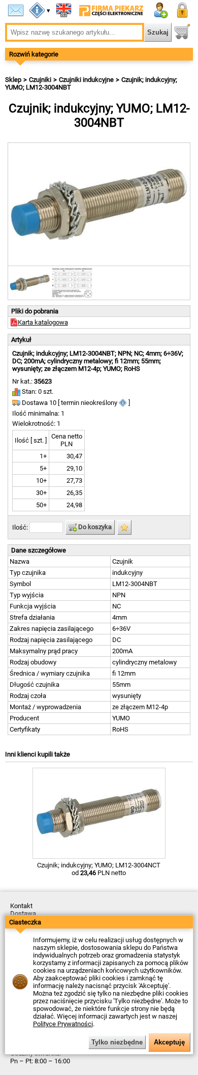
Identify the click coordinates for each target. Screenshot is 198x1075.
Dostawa (23, 913)
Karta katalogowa (43, 322)
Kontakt (21, 906)
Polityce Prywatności (63, 1024)
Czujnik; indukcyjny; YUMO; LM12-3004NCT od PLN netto (98, 869)
